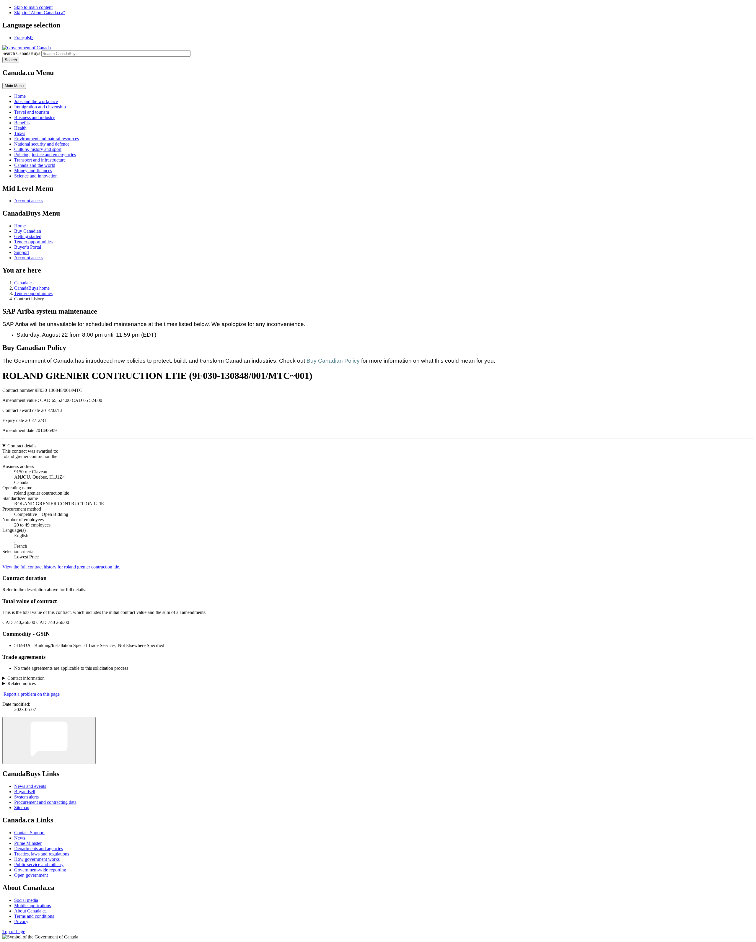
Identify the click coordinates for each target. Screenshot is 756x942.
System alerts (26, 796)
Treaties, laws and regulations (41, 853)
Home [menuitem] (20, 96)
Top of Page (13, 931)
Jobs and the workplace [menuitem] (36, 101)
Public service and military (38, 864)
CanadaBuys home (32, 288)
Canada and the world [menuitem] (34, 165)
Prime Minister (28, 843)
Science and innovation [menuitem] (36, 175)
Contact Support (29, 832)
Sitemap (21, 807)
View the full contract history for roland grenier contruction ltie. (61, 566)
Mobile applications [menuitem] (32, 905)
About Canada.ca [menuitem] (30, 910)
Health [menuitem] (20, 128)
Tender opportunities (33, 241)
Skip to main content (33, 7)
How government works (37, 859)
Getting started (27, 236)
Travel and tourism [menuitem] (31, 112)
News (19, 837)
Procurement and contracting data (45, 802)
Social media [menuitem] (26, 900)
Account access (28, 200)
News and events (30, 786)
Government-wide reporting (40, 869)
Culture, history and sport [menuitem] (37, 149)
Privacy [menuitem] (21, 921)
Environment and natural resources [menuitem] (46, 138)
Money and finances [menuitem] (33, 170)
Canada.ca (24, 282)
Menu (14, 86)
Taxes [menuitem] (19, 133)
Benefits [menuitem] (22, 122)
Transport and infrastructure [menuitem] (40, 159)
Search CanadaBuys (21, 53)
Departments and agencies (38, 848)
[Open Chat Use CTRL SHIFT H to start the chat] (49, 740)
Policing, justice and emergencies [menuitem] (45, 154)
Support (21, 252)
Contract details (21, 445)
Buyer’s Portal (27, 247)
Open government (31, 875)
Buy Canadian (27, 231)
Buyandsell (24, 791)
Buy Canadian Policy (333, 361)
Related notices (21, 683)
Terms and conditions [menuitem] (34, 916)
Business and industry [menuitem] (34, 117)
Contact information (26, 678)
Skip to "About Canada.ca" (39, 12)
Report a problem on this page (32, 694)
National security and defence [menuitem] (41, 143)
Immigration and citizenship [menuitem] (40, 106)
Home (20, 225)
